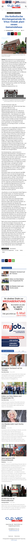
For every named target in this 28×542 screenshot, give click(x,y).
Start (2, 10)
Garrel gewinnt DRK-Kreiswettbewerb (8, 459)
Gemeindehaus (13, 248)
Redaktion (3, 427)
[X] (12, 33)
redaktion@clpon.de (14, 530)
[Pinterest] (15, 33)
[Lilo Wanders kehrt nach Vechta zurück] (5, 287)
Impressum (10, 536)
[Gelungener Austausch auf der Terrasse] (5, 273)
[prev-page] (2, 293)
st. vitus (16, 250)
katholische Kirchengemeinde (8, 250)
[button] (2, 7)
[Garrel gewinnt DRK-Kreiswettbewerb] (14, 450)
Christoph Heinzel (9, 30)
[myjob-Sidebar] (14, 346)
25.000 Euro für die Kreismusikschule (8, 499)
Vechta (21, 250)
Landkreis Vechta (8, 10)
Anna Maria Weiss (5, 372)
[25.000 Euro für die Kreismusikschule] (14, 490)
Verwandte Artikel (6, 268)
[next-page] (5, 293)
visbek (3, 252)
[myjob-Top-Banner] (14, 2)
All (19, 351)
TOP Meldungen (17, 12)
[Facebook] (8, 33)
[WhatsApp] (19, 33)
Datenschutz (17, 536)
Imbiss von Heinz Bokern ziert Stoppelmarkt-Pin (11, 397)
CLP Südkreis (4, 455)
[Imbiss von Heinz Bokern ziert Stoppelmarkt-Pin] (5, 280)
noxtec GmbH (14, 540)
